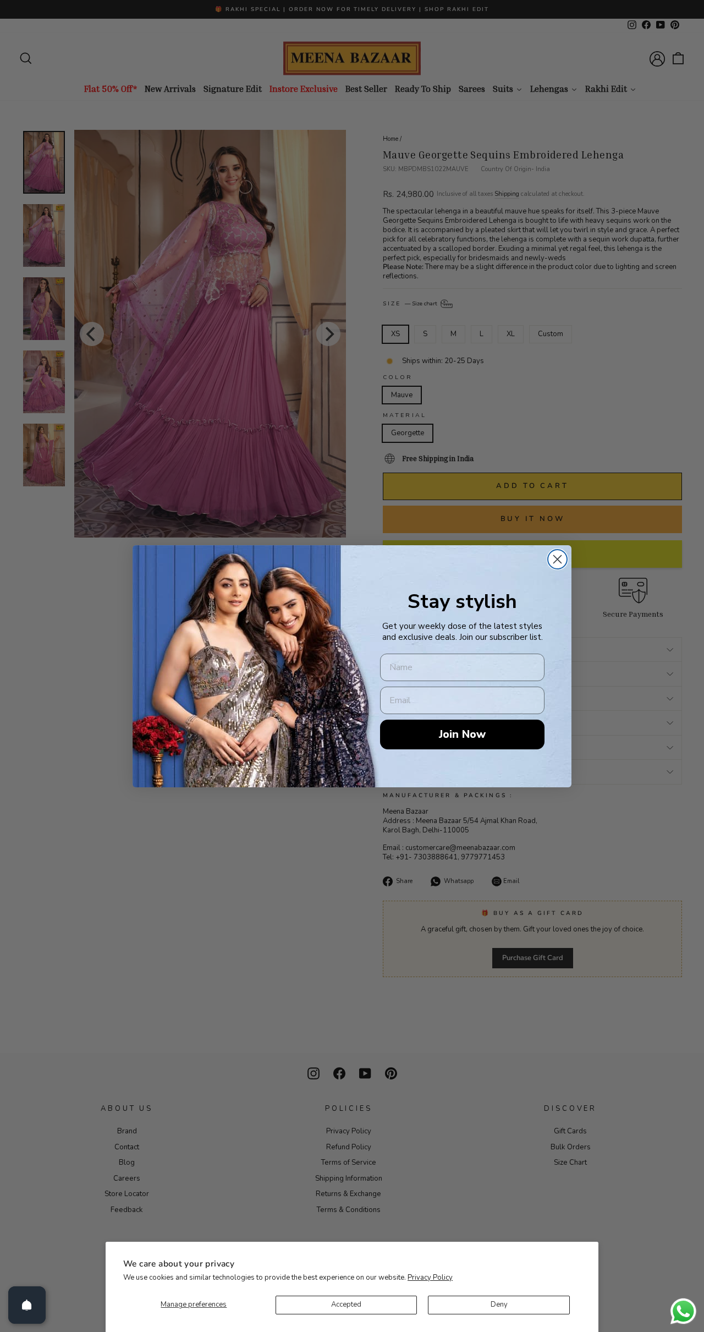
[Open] (27, 1305)
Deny (499, 1304)
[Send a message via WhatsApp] (683, 1311)
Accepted (346, 1304)
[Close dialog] (557, 559)
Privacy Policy (430, 1277)
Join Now (462, 734)
